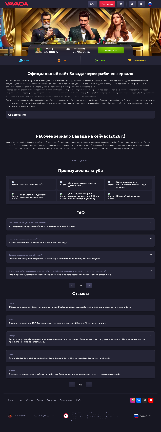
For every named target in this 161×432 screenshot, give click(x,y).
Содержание (66, 400)
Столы (29, 400)
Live (20, 400)
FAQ (78, 400)
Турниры (51, 400)
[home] (16, 4)
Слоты (11, 400)
